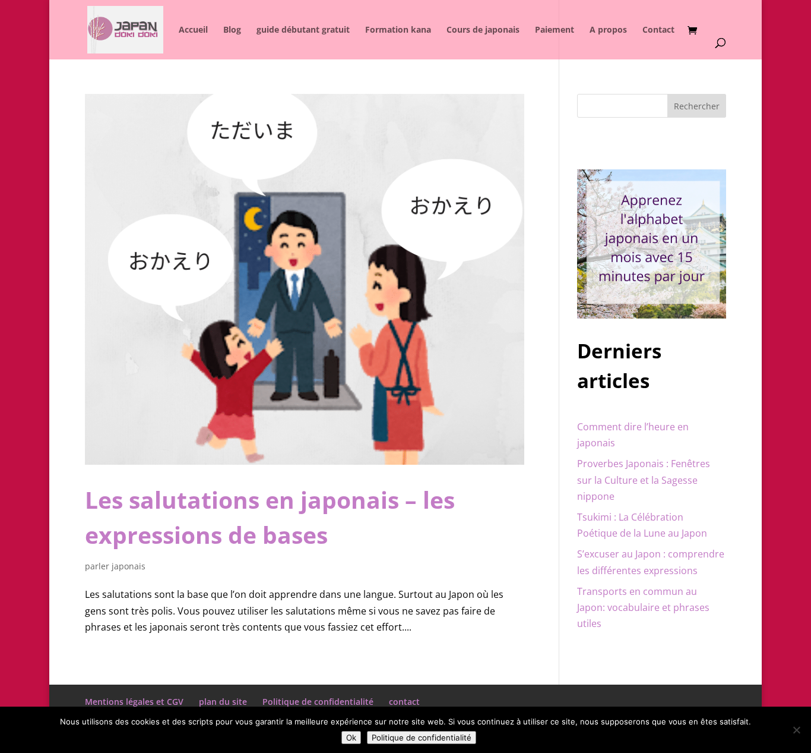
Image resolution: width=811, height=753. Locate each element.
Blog (232, 30)
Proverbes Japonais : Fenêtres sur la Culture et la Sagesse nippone (643, 479)
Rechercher (697, 106)
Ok (351, 737)
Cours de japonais (482, 30)
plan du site (223, 701)
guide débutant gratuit (303, 30)
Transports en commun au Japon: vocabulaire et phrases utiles (643, 607)
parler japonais (115, 566)
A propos (608, 30)
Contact (658, 30)
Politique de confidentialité (317, 701)
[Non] (796, 730)
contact (404, 701)
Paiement (554, 30)
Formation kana (398, 30)
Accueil (193, 30)
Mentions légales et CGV (134, 701)
